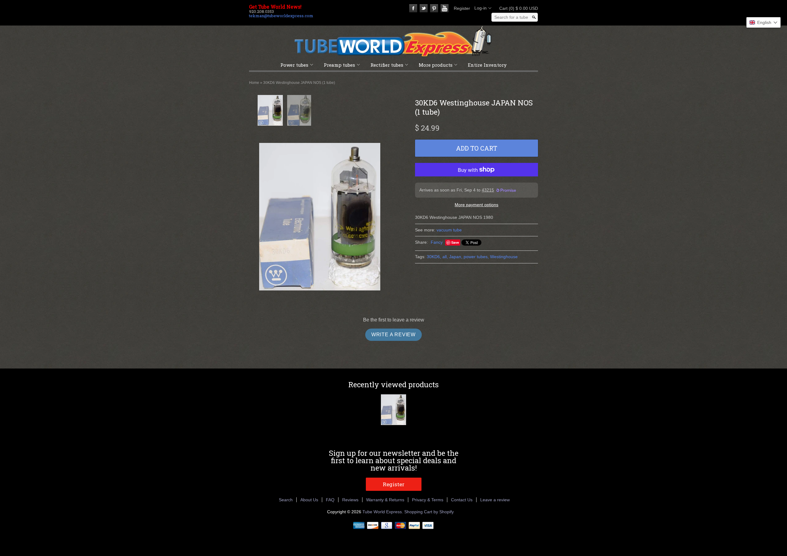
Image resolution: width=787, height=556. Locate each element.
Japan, (455, 256)
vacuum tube (449, 229)
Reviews (350, 499)
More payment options (476, 204)
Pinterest (434, 8)
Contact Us (462, 499)
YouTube (444, 8)
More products (436, 65)
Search (286, 499)
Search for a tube (511, 17)
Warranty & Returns (385, 499)
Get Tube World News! (275, 7)
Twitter (423, 8)
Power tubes (294, 65)
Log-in (480, 8)
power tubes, (476, 256)
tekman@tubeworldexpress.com (281, 15)
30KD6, (434, 256)
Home (254, 83)
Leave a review (495, 499)
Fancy (437, 242)
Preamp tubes (339, 65)
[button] (763, 22)
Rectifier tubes (386, 65)
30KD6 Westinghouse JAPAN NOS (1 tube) (299, 83)
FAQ (330, 499)
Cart (517, 8)
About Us (309, 499)
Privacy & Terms (427, 499)
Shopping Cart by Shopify (429, 511)
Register (462, 8)
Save (455, 242)
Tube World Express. (383, 511)
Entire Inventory (487, 65)
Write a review (393, 334)
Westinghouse (504, 256)
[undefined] (319, 216)
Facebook (413, 8)
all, (445, 256)
